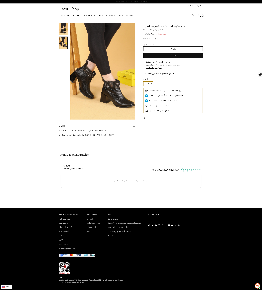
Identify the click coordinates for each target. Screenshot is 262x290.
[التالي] (157, 1)
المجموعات (91, 227)
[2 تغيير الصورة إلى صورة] (63, 43)
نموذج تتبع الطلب (93, 223)
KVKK (110, 235)
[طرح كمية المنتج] (151, 84)
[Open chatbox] (257, 286)
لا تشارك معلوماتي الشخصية (119, 227)
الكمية (145, 79)
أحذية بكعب (64, 231)
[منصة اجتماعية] (149, 225)
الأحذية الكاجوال (65, 227)
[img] (148, 39)
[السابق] (104, 1)
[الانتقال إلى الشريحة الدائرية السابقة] (196, 201)
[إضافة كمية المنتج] (145, 84)
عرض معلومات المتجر (153, 68)
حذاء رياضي (64, 223)
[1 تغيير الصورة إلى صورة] (63, 29)
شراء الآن (173, 55)
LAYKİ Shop (77, 280)
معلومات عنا (113, 219)
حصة (147, 118)
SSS (88, 231)
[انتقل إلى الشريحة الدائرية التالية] (201, 201)
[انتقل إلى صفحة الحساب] (197, 15)
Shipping (147, 73)
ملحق (61, 239)
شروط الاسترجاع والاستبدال (119, 231)
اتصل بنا (90, 219)
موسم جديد (64, 244)
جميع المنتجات (65, 219)
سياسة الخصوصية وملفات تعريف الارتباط (124, 223)
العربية (199, 6)
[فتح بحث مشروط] (193, 15)
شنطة (61, 235)
